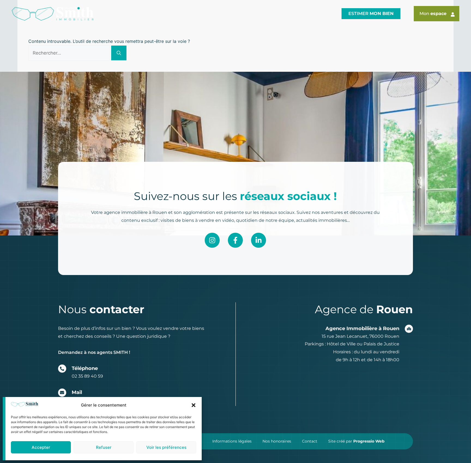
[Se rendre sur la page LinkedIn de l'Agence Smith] (258, 240)
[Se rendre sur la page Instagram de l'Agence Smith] (212, 240)
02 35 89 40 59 (87, 376)
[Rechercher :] (69, 53)
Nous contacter (310, 13)
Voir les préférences (166, 447)
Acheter (229, 13)
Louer (264, 13)
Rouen (118, 13)
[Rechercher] (118, 53)
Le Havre (147, 13)
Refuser (103, 447)
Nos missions (184, 13)
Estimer (371, 13)
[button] (193, 405)
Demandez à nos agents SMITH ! (94, 352)
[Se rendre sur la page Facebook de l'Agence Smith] (235, 240)
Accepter (41, 447)
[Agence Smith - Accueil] (52, 14)
